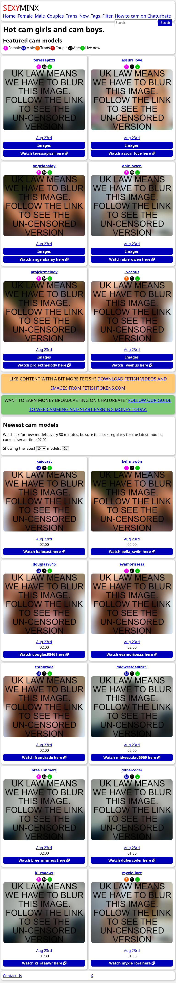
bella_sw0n (132, 461)
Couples (55, 16)
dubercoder (131, 770)
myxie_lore (132, 872)
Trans (71, 16)
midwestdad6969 (131, 667)
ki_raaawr (44, 872)
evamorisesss (132, 564)
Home (9, 16)
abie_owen (132, 165)
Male (40, 16)
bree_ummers (44, 770)
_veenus (132, 271)
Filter (107, 16)
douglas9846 (44, 564)
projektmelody (44, 271)
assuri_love (132, 60)
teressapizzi (44, 60)
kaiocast (44, 461)
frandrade (44, 667)
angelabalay (44, 165)
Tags (95, 16)
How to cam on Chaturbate (143, 16)
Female (25, 16)
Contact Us (12, 975)
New (84, 16)
